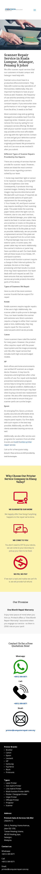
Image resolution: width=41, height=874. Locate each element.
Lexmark (9, 758)
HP (7, 761)
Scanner (9, 805)
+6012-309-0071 (20, 676)
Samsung (10, 764)
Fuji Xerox (10, 767)
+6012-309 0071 (8, 854)
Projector (10, 803)
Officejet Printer (12, 800)
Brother (9, 750)
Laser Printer (11, 783)
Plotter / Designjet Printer (16, 794)
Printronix (10, 772)
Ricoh (8, 769)
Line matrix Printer (13, 788)
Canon (8, 752)
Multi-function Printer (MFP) (17, 791)
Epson (8, 755)
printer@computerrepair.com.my (20, 730)
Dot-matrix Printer (13, 786)
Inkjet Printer (11, 797)
